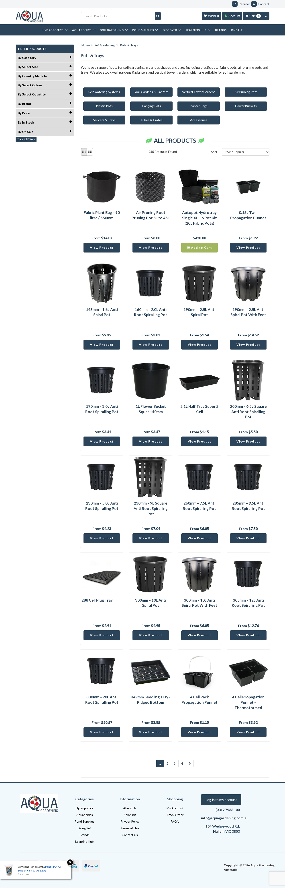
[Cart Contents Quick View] (265, 16)
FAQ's (175, 821)
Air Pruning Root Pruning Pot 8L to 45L (151, 215)
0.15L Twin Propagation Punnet (248, 215)
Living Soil (84, 828)
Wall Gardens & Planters (151, 92)
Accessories (198, 120)
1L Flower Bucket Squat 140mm (151, 409)
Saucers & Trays (104, 120)
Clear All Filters (26, 139)
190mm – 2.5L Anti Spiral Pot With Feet (248, 312)
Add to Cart (201, 247)
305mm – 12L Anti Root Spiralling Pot (248, 603)
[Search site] (158, 16)
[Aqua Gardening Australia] (45, 16)
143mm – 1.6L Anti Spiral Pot (102, 312)
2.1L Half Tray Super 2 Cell (199, 409)
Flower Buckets (246, 106)
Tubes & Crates (151, 120)
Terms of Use (129, 828)
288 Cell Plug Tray (97, 600)
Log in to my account (221, 799)
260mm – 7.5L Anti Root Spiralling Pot (199, 506)
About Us (129, 808)
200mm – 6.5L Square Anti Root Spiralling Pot (248, 411)
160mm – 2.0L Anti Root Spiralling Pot (150, 312)
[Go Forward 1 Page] (190, 763)
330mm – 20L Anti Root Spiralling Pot (101, 700)
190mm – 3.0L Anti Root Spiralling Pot (101, 409)
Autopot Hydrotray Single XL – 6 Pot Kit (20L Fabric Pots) (199, 218)
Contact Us (130, 835)
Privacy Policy (129, 821)
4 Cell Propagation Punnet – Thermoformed (248, 702)
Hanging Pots (151, 106)
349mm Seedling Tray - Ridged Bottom (150, 700)
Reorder (244, 4)
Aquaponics (84, 815)
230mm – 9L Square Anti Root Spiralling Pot (151, 508)
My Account (175, 808)
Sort (214, 152)
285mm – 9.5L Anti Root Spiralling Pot (248, 506)
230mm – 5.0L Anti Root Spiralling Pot (101, 506)
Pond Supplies (84, 821)
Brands (85, 835)
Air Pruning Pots (245, 92)
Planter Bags (199, 106)
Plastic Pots (104, 106)
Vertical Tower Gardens (198, 92)
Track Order (175, 815)
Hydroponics (84, 808)
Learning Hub (84, 841)
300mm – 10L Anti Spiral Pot (150, 603)
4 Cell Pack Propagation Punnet (199, 700)
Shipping (130, 815)
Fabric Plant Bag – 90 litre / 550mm (102, 215)
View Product (102, 247)
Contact (263, 4)
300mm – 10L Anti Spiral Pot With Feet (199, 603)
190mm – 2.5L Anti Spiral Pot (199, 312)
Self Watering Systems (104, 92)
